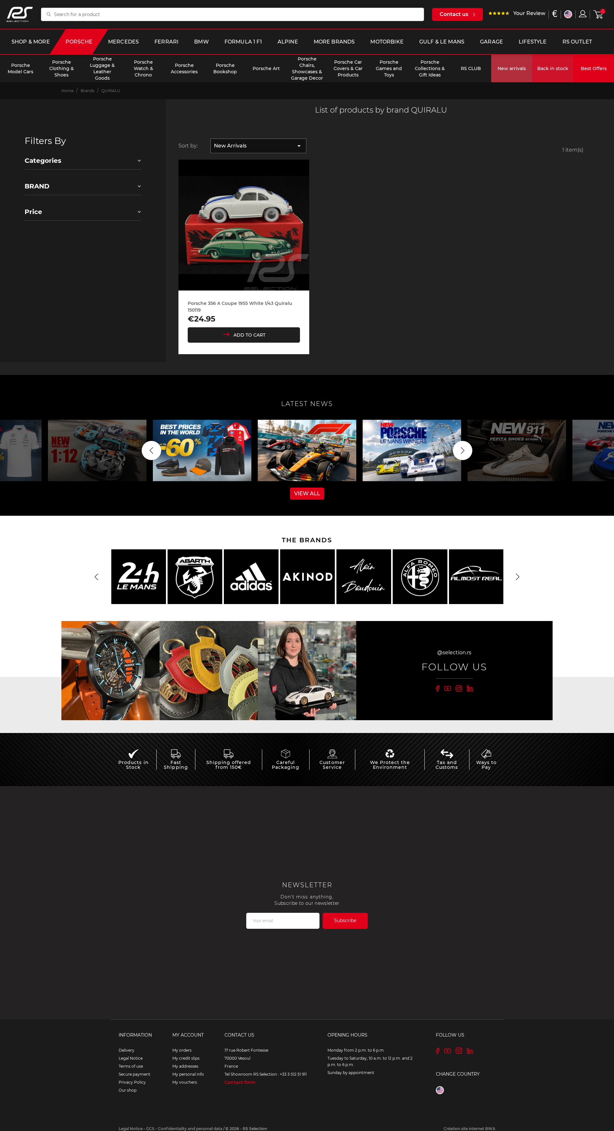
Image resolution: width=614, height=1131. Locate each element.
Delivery (126, 1050)
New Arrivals (258, 146)
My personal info (188, 1074)
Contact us (454, 14)
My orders (182, 1050)
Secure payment (134, 1074)
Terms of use (131, 1066)
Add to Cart (249, 335)
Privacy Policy (132, 1082)
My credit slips (186, 1058)
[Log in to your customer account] (582, 13)
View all (307, 493)
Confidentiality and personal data (190, 1128)
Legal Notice (131, 1058)
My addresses (185, 1066)
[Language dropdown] (568, 14)
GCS (150, 1128)
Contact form (240, 1082)
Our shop (128, 1090)
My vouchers (184, 1082)
